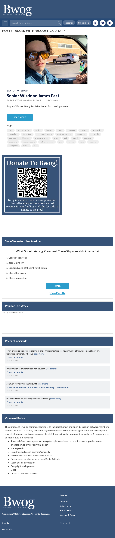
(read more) (39, 353)
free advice (97, 130)
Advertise (64, 501)
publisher (88, 138)
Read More (19, 117)
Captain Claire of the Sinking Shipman (28, 267)
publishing (13, 142)
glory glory (13, 134)
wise (82, 142)
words (25, 146)
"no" (10, 130)
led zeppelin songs (44, 134)
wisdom (71, 142)
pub (65, 138)
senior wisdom (29, 142)
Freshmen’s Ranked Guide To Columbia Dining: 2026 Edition (37, 387)
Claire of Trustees (18, 257)
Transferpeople (14, 357)
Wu (35, 146)
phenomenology (41, 138)
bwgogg (49, 130)
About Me (7, 529)
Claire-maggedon (18, 277)
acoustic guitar (24, 130)
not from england (64, 134)
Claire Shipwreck (17, 272)
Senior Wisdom (18, 90)
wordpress (13, 146)
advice (38, 130)
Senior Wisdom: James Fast (33, 95)
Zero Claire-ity (16, 262)
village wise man (46, 142)
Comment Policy (67, 515)
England (84, 130)
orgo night (95, 134)
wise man (93, 142)
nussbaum (81, 134)
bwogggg (71, 130)
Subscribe (69, 23)
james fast (27, 134)
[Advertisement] (57, 227)
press (56, 138)
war (60, 142)
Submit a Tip (83, 23)
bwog (60, 130)
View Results (57, 293)
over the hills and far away (19, 138)
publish (75, 138)
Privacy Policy (66, 510)
